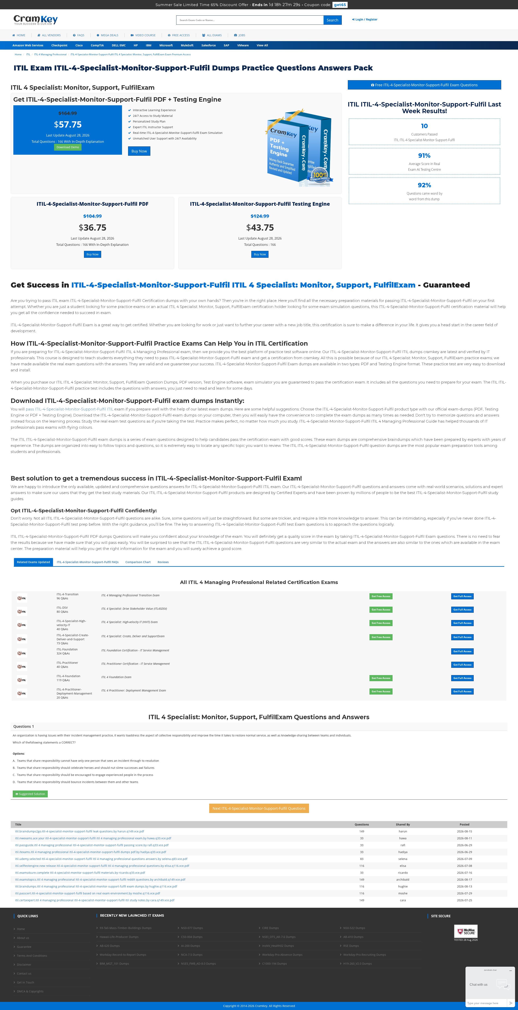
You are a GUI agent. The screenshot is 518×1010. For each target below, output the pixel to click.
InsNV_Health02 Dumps (278, 946)
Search (332, 20)
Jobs (241, 35)
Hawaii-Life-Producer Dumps (119, 937)
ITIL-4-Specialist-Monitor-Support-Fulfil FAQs (88, 562)
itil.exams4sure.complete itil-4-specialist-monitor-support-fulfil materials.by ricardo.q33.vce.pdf (80, 873)
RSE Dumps (351, 946)
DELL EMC (119, 45)
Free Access (180, 35)
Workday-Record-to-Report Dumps (123, 955)
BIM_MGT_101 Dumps (114, 963)
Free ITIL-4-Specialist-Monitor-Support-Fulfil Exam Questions (426, 84)
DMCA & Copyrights (30, 991)
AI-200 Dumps (190, 946)
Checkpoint (59, 45)
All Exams (214, 35)
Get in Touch (25, 982)
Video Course (145, 35)
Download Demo (68, 147)
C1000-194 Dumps (274, 963)
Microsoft (166, 45)
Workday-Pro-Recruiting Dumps (364, 955)
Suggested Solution (31, 794)
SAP (226, 45)
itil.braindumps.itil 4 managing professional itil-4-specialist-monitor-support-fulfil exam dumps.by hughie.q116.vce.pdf (96, 886)
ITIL (28, 54)
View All (262, 45)
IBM (148, 45)
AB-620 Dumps (110, 946)
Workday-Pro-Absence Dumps (282, 955)
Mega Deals (109, 35)
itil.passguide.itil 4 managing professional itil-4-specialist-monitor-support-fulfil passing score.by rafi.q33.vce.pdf (92, 845)
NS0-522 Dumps (354, 928)
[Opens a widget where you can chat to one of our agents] (490, 987)
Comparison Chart (138, 562)
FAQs (80, 35)
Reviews (163, 562)
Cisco (79, 45)
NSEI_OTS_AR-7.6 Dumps (279, 937)
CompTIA (97, 45)
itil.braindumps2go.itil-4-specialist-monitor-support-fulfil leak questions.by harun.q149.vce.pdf (79, 831)
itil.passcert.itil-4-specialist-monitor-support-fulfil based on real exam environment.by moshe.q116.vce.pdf (87, 893)
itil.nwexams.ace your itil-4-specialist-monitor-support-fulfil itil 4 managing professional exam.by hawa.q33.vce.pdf (93, 838)
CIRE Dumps (270, 928)
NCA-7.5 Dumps (192, 955)
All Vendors (51, 35)
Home (20, 35)
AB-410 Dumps (353, 937)
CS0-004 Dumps (192, 937)
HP (136, 45)
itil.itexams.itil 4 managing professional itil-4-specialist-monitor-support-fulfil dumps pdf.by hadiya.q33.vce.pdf (90, 852)
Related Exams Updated (33, 562)
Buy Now (139, 151)
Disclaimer (24, 964)
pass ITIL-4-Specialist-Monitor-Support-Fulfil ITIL (69, 409)
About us (23, 938)
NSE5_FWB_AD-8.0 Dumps (198, 963)
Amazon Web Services (28, 45)
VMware (243, 45)
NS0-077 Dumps (192, 928)
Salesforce (209, 45)
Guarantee (24, 947)
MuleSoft (187, 45)
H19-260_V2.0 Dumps (357, 963)
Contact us (24, 973)
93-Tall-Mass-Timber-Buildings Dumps (126, 928)
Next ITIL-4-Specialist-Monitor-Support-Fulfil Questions (259, 808)
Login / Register (366, 19)
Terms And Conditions (32, 956)
